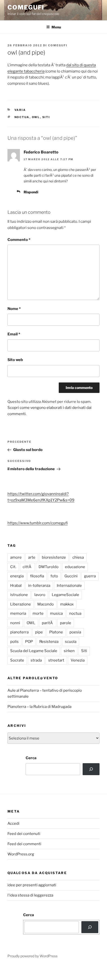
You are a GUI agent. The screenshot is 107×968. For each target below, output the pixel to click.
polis (14, 641)
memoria (18, 613)
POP (29, 641)
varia (20, 110)
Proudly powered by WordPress (32, 956)
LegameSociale (65, 595)
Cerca (31, 758)
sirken (69, 651)
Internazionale (69, 585)
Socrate (17, 660)
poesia (75, 632)
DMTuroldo (48, 567)
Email (13, 334)
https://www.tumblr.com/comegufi (37, 523)
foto (54, 576)
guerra (90, 576)
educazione (75, 567)
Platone (56, 632)
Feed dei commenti (24, 844)
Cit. (13, 567)
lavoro (39, 595)
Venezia (78, 660)
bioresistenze (54, 557)
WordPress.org (20, 854)
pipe (39, 632)
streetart (56, 660)
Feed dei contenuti (23, 833)
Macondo (45, 604)
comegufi (25, 7)
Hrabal (16, 585)
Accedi (13, 823)
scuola (70, 641)
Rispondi (31, 192)
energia (17, 576)
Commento (18, 239)
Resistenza (48, 641)
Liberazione (20, 604)
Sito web (15, 360)
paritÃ (48, 623)
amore (16, 557)
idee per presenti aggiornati (31, 885)
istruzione (19, 595)
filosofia (37, 576)
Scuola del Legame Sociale (33, 651)
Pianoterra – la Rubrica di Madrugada (39, 706)
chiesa (78, 557)
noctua (22, 117)
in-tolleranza (39, 585)
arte (31, 557)
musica (56, 613)
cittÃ (27, 567)
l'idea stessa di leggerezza (30, 895)
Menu (56, 27)
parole (65, 623)
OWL (36, 117)
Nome (14, 308)
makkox (67, 604)
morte (38, 613)
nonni (15, 623)
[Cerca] (91, 769)
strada (36, 660)
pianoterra (19, 632)
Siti (46, 117)
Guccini (71, 576)
